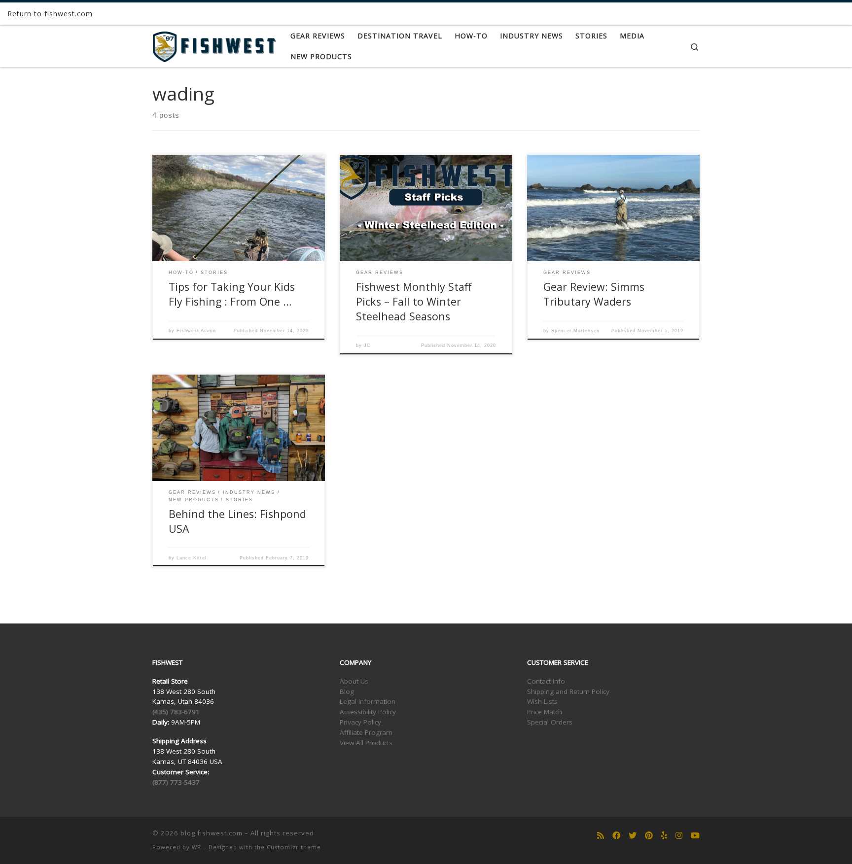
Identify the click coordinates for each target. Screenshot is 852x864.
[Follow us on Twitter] (633, 835)
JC (367, 345)
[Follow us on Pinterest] (649, 835)
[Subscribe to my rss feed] (600, 835)
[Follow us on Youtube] (695, 835)
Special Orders (549, 722)
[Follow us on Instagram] (678, 835)
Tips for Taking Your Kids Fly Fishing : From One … (232, 294)
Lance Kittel (192, 557)
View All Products (366, 742)
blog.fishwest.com (211, 833)
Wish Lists (542, 701)
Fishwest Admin (196, 330)
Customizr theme (294, 847)
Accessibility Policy (368, 711)
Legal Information (367, 701)
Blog (347, 691)
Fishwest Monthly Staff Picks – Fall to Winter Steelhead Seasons (413, 301)
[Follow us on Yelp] (664, 835)
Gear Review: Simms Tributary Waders (593, 294)
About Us (354, 681)
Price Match (544, 711)
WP (196, 847)
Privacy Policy (360, 722)
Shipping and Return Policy (568, 691)
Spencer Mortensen (575, 330)
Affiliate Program (366, 732)
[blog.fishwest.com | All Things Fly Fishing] (214, 45)
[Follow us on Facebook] (616, 835)
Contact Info (546, 681)
